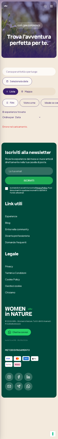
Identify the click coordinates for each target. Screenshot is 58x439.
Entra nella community (17, 229)
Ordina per (8, 117)
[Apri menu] (51, 6)
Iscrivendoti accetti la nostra (22, 188)
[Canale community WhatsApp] (28, 386)
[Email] (9, 386)
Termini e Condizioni (15, 272)
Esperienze (11, 216)
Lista (12, 91)
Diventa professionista (17, 235)
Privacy (9, 266)
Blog (7, 222)
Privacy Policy (41, 188)
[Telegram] (19, 386)
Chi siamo (10, 292)
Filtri (12, 102)
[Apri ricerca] (45, 6)
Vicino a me (29, 102)
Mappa (28, 91)
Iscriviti (29, 180)
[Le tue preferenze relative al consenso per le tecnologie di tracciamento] (53, 434)
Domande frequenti (15, 242)
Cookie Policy (12, 279)
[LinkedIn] (28, 377)
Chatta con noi (20, 332)
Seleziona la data (19, 81)
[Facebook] (19, 377)
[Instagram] (9, 377)
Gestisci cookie (13, 285)
